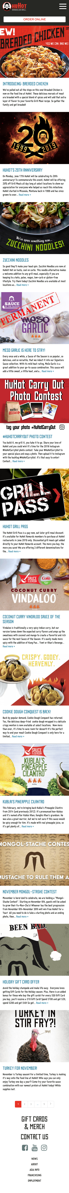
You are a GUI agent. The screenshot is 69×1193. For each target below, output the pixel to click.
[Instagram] (43, 1147)
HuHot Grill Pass (15, 526)
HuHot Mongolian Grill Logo (14, 6)
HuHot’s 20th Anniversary (23, 170)
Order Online (34, 19)
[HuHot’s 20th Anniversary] (34, 138)
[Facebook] (24, 1147)
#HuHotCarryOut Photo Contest (27, 436)
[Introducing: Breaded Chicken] (34, 52)
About (34, 1164)
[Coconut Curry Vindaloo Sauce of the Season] (34, 585)
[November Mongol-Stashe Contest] (34, 860)
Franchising (34, 1175)
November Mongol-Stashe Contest (30, 892)
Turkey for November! (20, 1068)
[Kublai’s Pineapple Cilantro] (34, 770)
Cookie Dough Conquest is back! (27, 712)
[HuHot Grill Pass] (34, 495)
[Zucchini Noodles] (34, 228)
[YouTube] (34, 1147)
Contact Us (34, 1137)
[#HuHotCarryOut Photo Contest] (34, 404)
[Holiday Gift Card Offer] (34, 950)
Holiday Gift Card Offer (21, 982)
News (34, 1159)
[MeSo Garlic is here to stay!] (34, 318)
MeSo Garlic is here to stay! (24, 350)
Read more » (25, 194)
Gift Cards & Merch (34, 1123)
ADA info (34, 1170)
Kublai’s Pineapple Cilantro (23, 802)
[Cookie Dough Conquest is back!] (34, 680)
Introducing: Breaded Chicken (25, 84)
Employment (34, 1181)
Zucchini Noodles (16, 260)
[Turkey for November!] (34, 1036)
